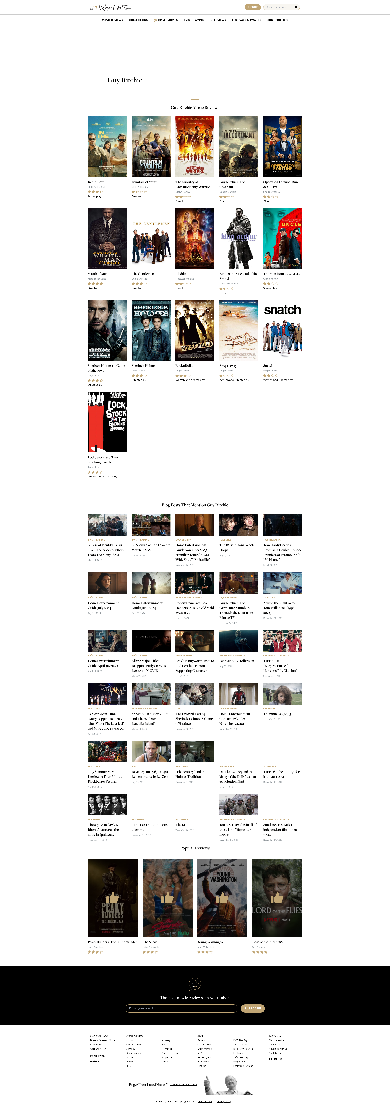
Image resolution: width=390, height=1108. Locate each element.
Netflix (165, 1044)
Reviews (201, 1040)
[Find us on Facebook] (270, 1059)
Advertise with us (278, 1049)
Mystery (166, 1040)
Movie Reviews (112, 20)
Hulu (128, 1066)
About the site (276, 1040)
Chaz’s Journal (205, 1044)
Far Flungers (204, 1057)
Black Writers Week (243, 1049)
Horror (129, 1061)
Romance (167, 1049)
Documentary (133, 1053)
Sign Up (94, 1060)
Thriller (165, 1061)
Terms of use (205, 1101)
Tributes (201, 1066)
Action (129, 1040)
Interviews (218, 20)
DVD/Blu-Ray (240, 1040)
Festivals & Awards (246, 20)
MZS (199, 1053)
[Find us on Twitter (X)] (281, 1059)
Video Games (240, 1044)
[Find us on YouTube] (275, 1059)
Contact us (274, 1044)
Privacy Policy (224, 1101)
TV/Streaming (194, 20)
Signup (253, 7)
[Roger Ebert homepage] (110, 7)
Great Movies (168, 20)
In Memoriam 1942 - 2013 (183, 1084)
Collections (138, 20)
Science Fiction (170, 1053)
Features (238, 1053)
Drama (129, 1057)
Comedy (130, 1049)
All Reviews (96, 1044)
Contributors (277, 20)
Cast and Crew (98, 1049)
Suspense (167, 1057)
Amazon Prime (134, 1044)
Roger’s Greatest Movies (103, 1040)
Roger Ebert (239, 1061)
